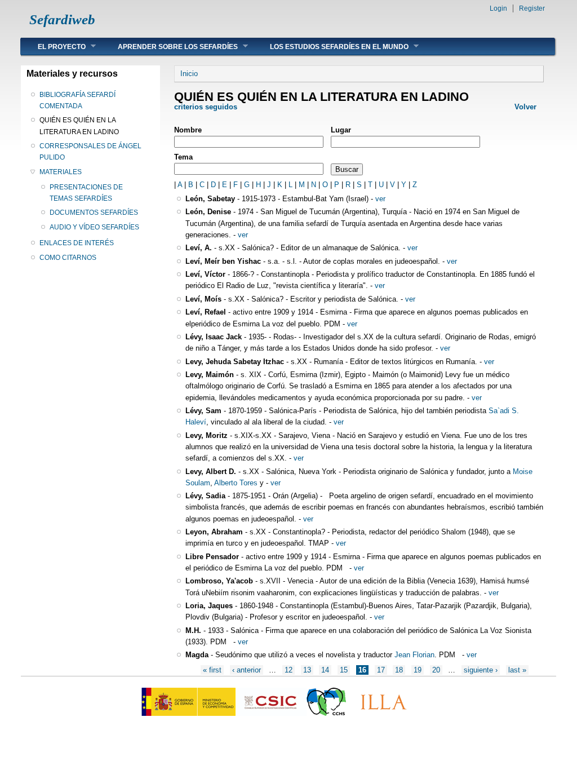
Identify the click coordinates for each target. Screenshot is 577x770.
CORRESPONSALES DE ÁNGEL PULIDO (90, 151)
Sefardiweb (62, 19)
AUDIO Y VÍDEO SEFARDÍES (94, 227)
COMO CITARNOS (67, 258)
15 (344, 670)
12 (288, 670)
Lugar (341, 130)
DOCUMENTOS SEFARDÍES (94, 212)
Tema (183, 157)
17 (381, 670)
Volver (525, 107)
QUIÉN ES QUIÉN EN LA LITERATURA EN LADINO (79, 125)
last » (517, 670)
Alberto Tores (235, 483)
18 (399, 670)
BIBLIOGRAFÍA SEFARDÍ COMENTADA (77, 100)
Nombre (188, 130)
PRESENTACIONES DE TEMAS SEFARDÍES (86, 192)
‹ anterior (246, 670)
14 (325, 670)
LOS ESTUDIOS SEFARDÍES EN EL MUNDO (331, 46)
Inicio (189, 73)
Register (532, 8)
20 (436, 670)
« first (212, 670)
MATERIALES (60, 172)
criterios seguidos (205, 107)
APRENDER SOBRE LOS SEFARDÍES (169, 46)
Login (498, 8)
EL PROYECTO (53, 46)
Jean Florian (414, 654)
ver (380, 198)
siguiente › (481, 670)
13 (307, 670)
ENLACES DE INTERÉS (76, 243)
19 (417, 670)
